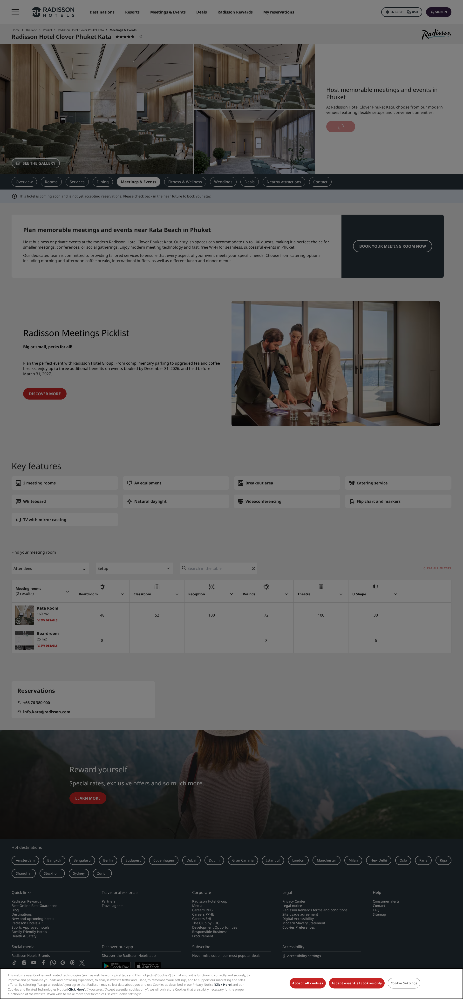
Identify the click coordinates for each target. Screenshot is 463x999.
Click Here (223, 984)
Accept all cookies (307, 983)
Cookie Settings (404, 983)
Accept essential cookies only (357, 983)
